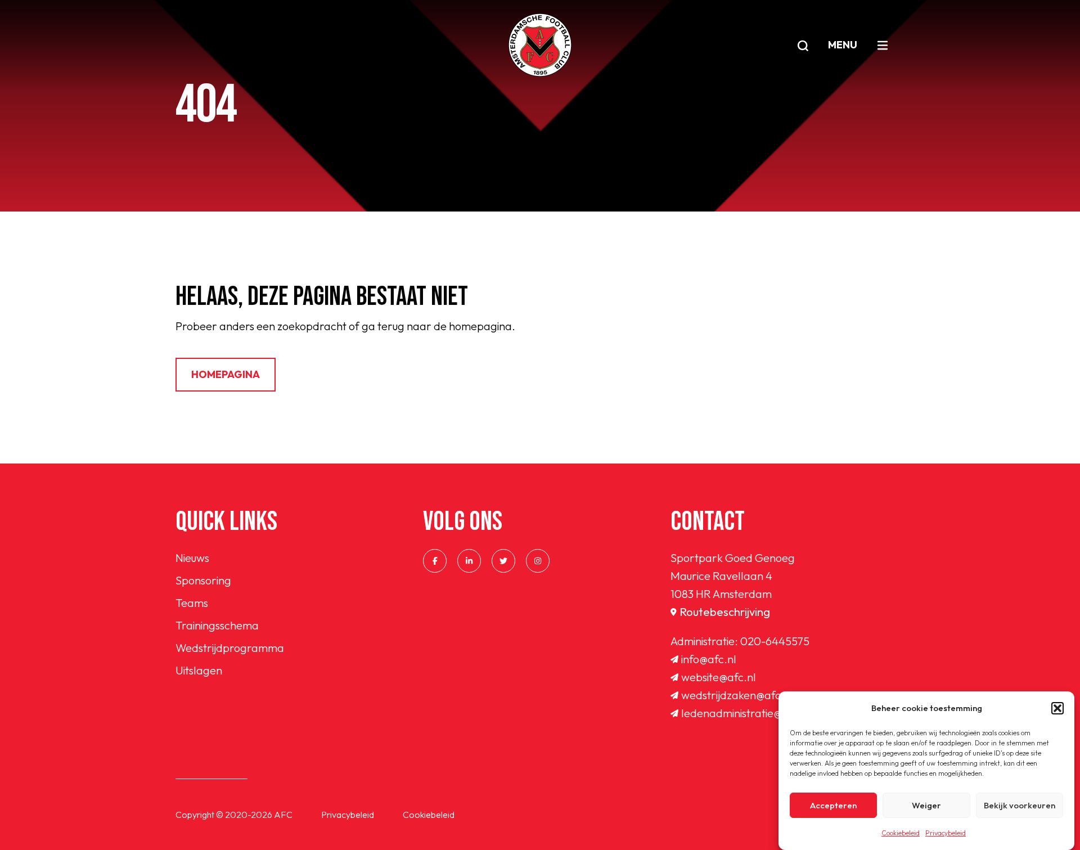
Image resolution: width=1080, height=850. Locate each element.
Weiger (926, 805)
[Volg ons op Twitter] (503, 561)
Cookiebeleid (900, 833)
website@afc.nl (718, 677)
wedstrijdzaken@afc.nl (737, 695)
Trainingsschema (217, 625)
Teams (192, 603)
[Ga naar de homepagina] (540, 45)
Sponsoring (203, 580)
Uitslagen (199, 670)
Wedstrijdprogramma (230, 648)
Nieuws (192, 558)
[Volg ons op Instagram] (538, 561)
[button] (1057, 708)
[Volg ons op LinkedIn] (469, 561)
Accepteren (833, 805)
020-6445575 (774, 641)
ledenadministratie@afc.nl (746, 713)
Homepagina (225, 374)
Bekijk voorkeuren (1019, 805)
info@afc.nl (708, 659)
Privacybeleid (945, 833)
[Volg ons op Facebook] (435, 561)
